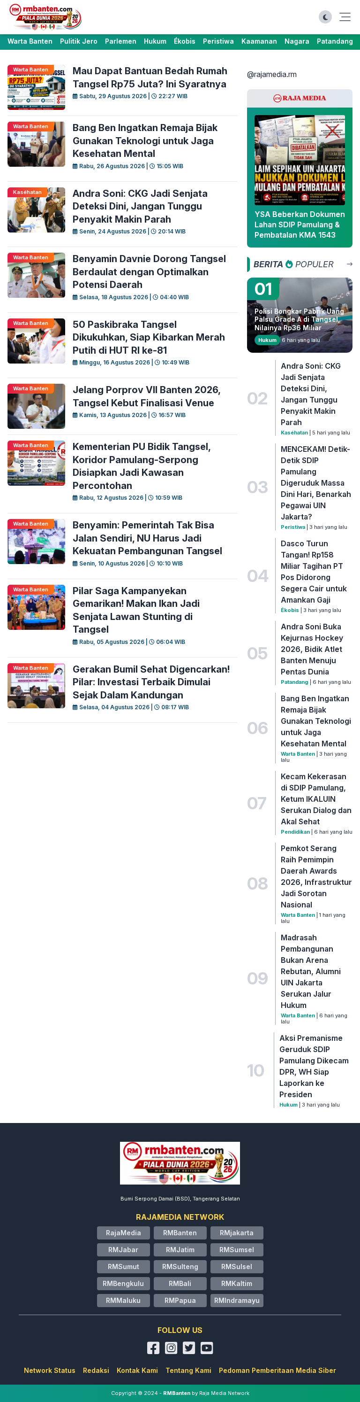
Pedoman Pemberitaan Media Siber (277, 1370)
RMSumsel (236, 1250)
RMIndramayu (237, 1300)
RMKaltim (236, 1283)
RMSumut (123, 1266)
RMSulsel (236, 1266)
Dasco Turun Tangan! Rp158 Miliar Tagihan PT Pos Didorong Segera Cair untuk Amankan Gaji (314, 571)
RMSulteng (180, 1266)
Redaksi (96, 1370)
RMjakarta (237, 1233)
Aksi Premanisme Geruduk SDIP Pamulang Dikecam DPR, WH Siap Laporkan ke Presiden (314, 1066)
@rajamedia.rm (272, 74)
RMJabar (123, 1250)
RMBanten (180, 1233)
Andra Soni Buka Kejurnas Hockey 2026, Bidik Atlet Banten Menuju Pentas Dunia (312, 649)
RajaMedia (123, 1233)
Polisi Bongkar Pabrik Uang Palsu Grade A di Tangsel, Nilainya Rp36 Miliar (299, 319)
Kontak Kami (137, 1370)
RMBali (180, 1283)
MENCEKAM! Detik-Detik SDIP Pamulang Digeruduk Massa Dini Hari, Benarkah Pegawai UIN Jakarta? (316, 482)
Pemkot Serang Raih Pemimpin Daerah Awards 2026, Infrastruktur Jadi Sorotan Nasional (316, 876)
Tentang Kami (188, 1370)
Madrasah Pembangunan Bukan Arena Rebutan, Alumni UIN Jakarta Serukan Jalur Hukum (311, 971)
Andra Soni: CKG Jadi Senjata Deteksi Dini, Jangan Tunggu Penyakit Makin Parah (311, 394)
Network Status (49, 1370)
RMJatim (180, 1250)
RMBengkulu (123, 1283)
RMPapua (180, 1300)
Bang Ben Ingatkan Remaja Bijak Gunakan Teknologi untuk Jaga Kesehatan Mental (316, 721)
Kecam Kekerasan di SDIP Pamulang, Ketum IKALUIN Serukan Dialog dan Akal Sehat (316, 799)
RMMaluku (123, 1300)
